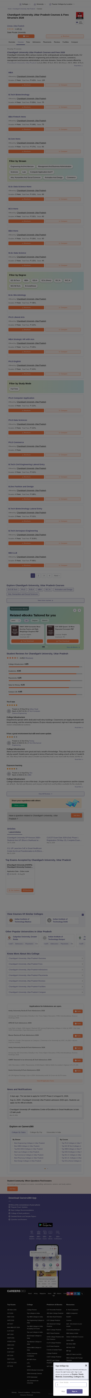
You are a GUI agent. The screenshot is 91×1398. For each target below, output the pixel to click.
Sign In (74, 1391)
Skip (63, 1391)
